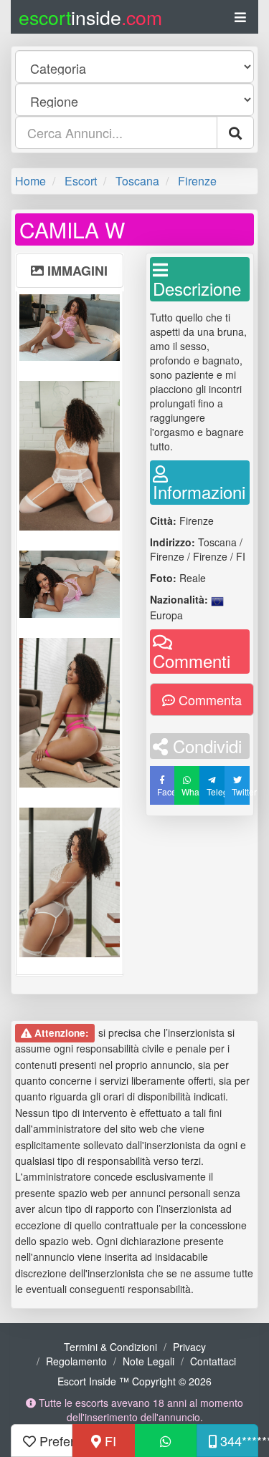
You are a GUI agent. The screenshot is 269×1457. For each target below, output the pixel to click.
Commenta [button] (208, 699)
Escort (81, 181)
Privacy (189, 1347)
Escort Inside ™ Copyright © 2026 (134, 1381)
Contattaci (213, 1361)
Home (30, 181)
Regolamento (76, 1361)
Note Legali (148, 1361)
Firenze (197, 181)
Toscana (137, 181)
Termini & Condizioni (110, 1347)
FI (108, 1440)
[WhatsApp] (166, 1440)
